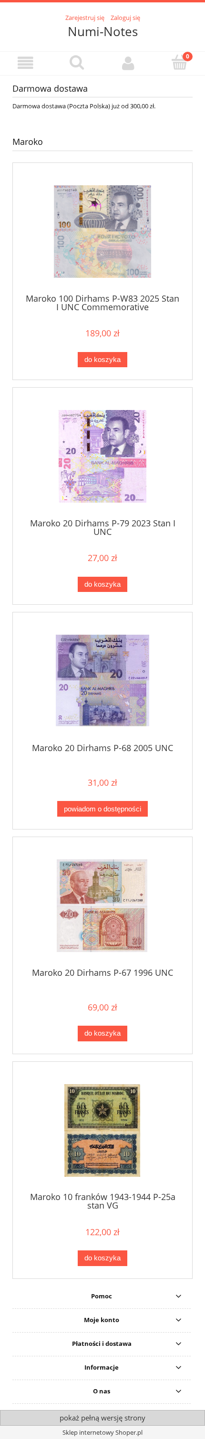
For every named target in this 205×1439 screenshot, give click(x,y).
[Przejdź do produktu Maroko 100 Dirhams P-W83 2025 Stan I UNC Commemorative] (102, 231)
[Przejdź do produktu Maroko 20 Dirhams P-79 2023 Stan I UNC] (102, 456)
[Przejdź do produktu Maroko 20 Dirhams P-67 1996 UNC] (102, 905)
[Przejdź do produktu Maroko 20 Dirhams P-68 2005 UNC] (102, 681)
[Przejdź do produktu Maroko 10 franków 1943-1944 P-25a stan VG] (102, 1130)
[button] (25, 63)
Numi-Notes (103, 31)
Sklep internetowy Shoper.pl (102, 1432)
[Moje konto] (128, 63)
